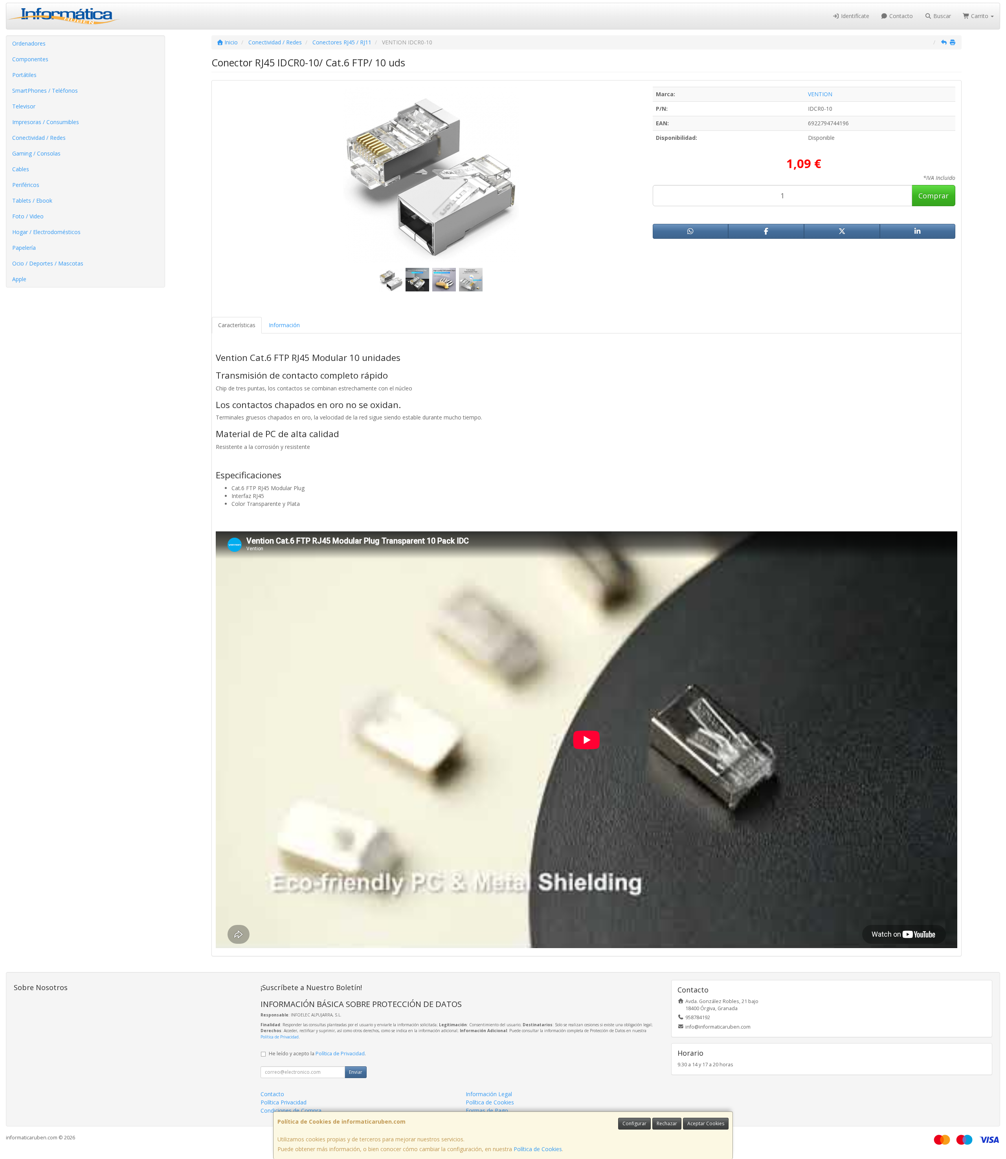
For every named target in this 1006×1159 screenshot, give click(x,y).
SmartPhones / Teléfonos (45, 90)
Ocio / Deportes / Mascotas (47, 263)
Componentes (30, 59)
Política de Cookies (538, 1149)
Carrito (979, 16)
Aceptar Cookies (705, 1123)
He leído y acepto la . (317, 1053)
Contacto (900, 16)
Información (284, 325)
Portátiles (24, 75)
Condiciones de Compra (291, 1110)
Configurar (634, 1123)
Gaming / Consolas (36, 153)
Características (236, 325)
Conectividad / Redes (39, 137)
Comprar (933, 195)
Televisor (23, 106)
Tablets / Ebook (32, 200)
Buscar (941, 16)
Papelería (24, 247)
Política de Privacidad (280, 1037)
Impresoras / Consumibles (45, 122)
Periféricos (25, 185)
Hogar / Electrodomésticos (46, 232)
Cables (20, 169)
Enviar (355, 1072)
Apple (19, 279)
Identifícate (854, 16)
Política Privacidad (284, 1102)
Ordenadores (29, 43)
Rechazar (667, 1123)
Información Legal (489, 1094)
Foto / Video (28, 216)
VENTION (820, 94)
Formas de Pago (487, 1110)
